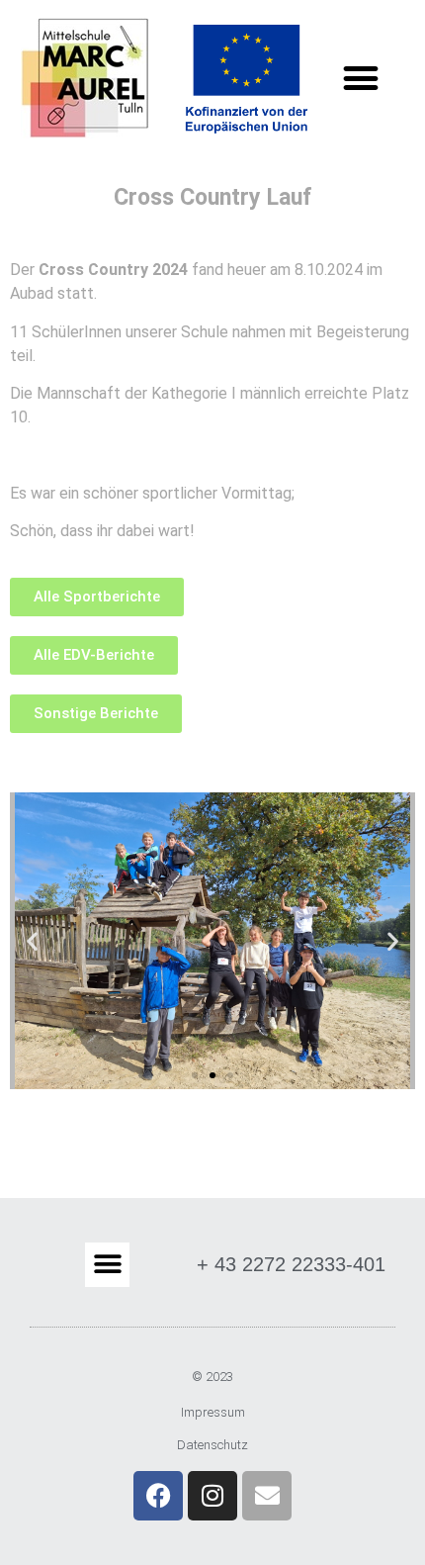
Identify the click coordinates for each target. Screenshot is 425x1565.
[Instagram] (212, 1495)
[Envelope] (267, 1495)
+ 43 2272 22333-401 (291, 1264)
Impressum (213, 1412)
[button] (361, 78)
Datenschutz (212, 1444)
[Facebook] (158, 1495)
